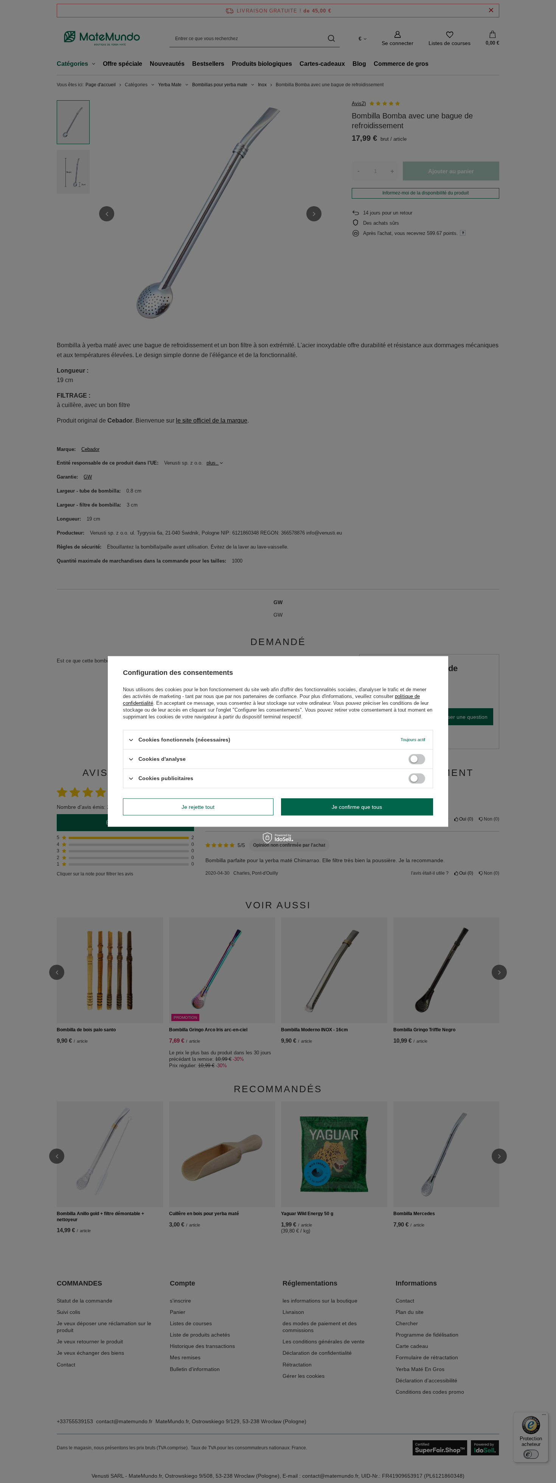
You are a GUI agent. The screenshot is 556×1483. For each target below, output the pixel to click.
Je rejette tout (198, 807)
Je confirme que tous (357, 807)
